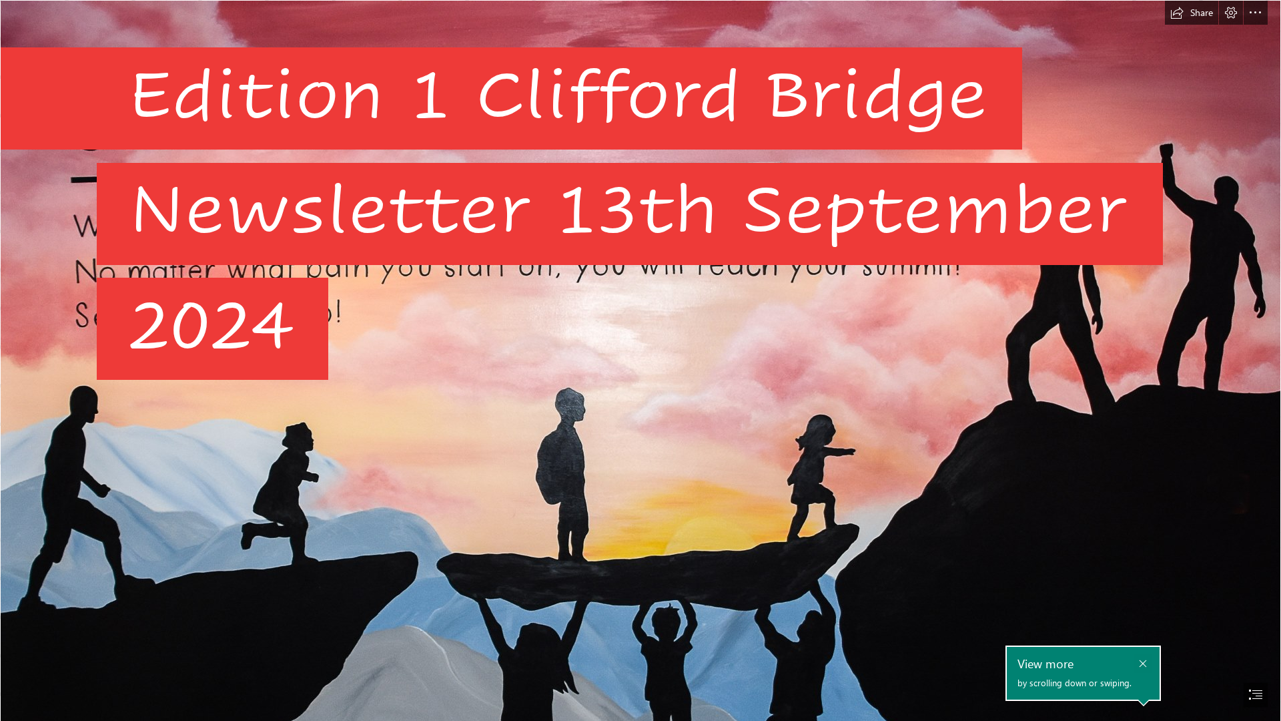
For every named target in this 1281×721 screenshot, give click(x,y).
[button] (1191, 13)
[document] (640, 360)
